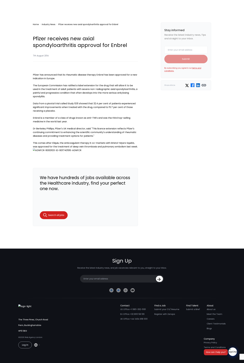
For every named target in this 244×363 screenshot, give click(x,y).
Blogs (209, 328)
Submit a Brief (193, 309)
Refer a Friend (210, 352)
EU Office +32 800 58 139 (132, 314)
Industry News (48, 24)
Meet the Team (214, 314)
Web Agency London (33, 337)
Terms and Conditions (215, 347)
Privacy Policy (210, 342)
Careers (210, 318)
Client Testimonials (216, 323)
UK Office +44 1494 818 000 (134, 318)
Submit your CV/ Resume (166, 309)
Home (36, 24)
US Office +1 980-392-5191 (133, 309)
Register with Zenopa (164, 314)
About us (211, 309)
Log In (25, 345)
